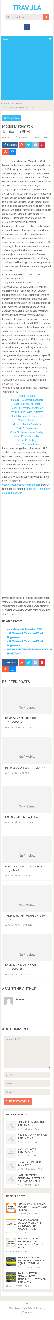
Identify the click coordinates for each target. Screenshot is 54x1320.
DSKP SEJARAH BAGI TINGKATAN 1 (26, 767)
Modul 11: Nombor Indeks (27, 436)
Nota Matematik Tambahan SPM (24, 629)
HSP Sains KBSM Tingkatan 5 (22, 817)
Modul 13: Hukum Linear (27, 444)
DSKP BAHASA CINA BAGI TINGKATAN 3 (32, 1137)
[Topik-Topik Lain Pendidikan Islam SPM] (27, 898)
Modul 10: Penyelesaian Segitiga (27, 432)
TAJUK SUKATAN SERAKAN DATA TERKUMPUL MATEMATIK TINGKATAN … (32, 1278)
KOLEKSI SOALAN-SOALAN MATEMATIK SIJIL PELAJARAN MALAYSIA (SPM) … (30, 1224)
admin (7, 137)
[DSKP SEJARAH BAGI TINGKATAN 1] (27, 750)
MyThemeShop (27, 1312)
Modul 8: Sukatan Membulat (27, 424)
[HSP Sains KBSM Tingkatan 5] (27, 799)
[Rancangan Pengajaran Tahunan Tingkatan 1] (27, 849)
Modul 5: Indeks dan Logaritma (27, 412)
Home (4, 103)
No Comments (44, 137)
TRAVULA (27, 8)
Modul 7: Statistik (27, 420)
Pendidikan (15, 103)
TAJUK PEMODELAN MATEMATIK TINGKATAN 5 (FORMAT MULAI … (32, 1260)
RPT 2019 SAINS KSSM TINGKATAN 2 (31, 1124)
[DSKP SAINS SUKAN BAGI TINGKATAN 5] (27, 700)
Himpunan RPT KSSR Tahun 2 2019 (29, 1164)
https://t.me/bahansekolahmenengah (21, 484)
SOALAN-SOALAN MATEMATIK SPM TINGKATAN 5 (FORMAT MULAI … (31, 1243)
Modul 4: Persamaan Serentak (27, 408)
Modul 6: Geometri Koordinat (27, 416)
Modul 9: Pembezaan (27, 428)
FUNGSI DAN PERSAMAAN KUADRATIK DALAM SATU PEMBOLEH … (32, 1206)
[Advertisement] (27, 71)
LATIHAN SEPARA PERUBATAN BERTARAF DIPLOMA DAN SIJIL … (31, 1178)
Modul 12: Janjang (27, 440)
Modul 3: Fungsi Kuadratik (27, 404)
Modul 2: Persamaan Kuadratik (27, 399)
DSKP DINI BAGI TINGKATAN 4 (27, 1150)
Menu (6, 39)
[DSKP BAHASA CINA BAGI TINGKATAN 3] (27, 947)
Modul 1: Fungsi (27, 395)
